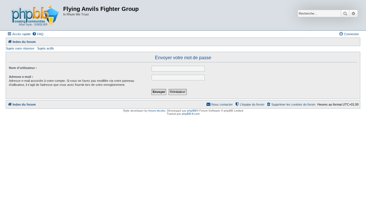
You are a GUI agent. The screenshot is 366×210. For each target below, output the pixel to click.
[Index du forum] (35, 15)
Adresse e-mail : (21, 76)
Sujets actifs (45, 48)
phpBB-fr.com (191, 113)
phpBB (191, 110)
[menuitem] (37, 34)
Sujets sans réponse (20, 48)
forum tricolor (156, 110)
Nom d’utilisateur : (23, 68)
